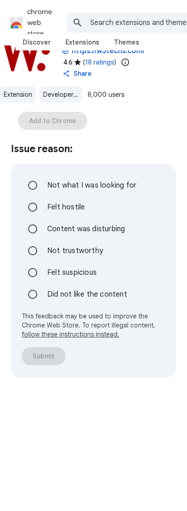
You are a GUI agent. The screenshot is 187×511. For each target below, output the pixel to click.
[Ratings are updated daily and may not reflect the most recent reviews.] (125, 62)
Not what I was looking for (92, 185)
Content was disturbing (86, 228)
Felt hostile (66, 207)
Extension (18, 94)
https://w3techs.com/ (108, 50)
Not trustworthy (75, 250)
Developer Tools (62, 94)
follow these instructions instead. (70, 334)
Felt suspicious (72, 272)
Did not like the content (87, 294)
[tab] (36, 42)
